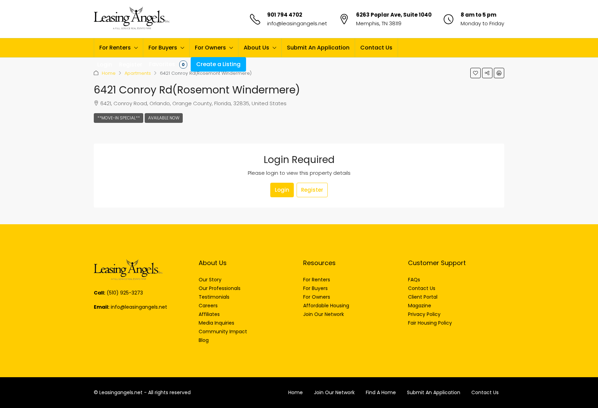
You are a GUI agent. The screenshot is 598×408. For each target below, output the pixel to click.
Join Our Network (334, 392)
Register (312, 189)
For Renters (115, 48)
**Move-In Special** (118, 118)
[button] (475, 73)
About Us (256, 48)
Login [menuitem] (104, 65)
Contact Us (376, 48)
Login (282, 189)
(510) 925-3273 (125, 292)
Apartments (138, 73)
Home (109, 73)
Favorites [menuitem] (167, 64)
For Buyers (162, 48)
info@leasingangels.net (297, 23)
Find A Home (381, 392)
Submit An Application (318, 48)
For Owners (210, 48)
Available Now (163, 118)
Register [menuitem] (130, 65)
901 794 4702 (284, 14)
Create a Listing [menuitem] (218, 64)
